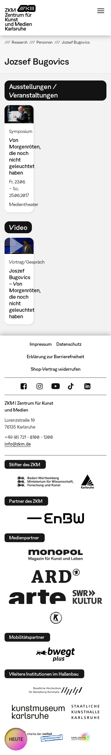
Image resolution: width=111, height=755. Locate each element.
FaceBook (23, 386)
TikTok (71, 386)
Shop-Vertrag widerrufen (56, 369)
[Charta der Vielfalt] (40, 737)
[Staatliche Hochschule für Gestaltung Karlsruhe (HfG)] (55, 691)
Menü (100, 11)
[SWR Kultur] (87, 597)
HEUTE (16, 739)
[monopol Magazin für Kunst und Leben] (55, 554)
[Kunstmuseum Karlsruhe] (38, 712)
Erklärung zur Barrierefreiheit (55, 356)
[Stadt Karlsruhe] (87, 481)
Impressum (41, 344)
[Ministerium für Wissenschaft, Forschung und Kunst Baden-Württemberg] (45, 481)
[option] (21, 158)
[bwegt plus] (55, 654)
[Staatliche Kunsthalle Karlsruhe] (85, 712)
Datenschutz (68, 344)
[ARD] (55, 576)
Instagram (39, 386)
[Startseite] (24, 18)
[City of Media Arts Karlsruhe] (81, 737)
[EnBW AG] (55, 518)
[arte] (37, 597)
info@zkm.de (18, 443)
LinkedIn (87, 386)
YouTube (55, 386)
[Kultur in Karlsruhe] (55, 618)
